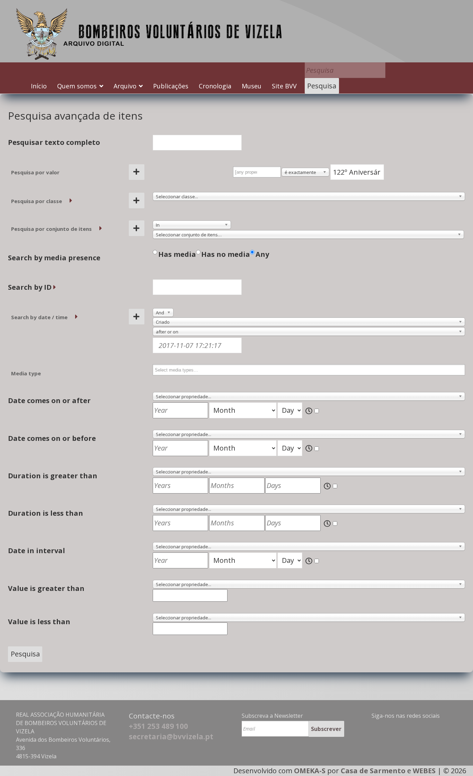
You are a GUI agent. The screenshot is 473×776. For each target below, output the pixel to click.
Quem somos (77, 86)
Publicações (170, 86)
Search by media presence (54, 257)
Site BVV (284, 86)
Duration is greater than (52, 475)
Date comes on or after (49, 400)
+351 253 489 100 (158, 726)
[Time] (312, 411)
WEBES (424, 770)
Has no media (225, 254)
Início (39, 86)
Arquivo (125, 86)
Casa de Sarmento (373, 770)
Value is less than (39, 621)
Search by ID (30, 287)
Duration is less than (45, 513)
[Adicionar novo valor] (136, 172)
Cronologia (215, 86)
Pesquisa (321, 85)
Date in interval (36, 550)
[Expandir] (71, 200)
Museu (251, 86)
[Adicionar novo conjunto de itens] (136, 228)
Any (262, 254)
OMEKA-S (309, 770)
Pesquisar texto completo (54, 142)
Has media (177, 254)
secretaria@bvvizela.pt (171, 736)
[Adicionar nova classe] (136, 200)
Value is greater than (46, 588)
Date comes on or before (52, 438)
